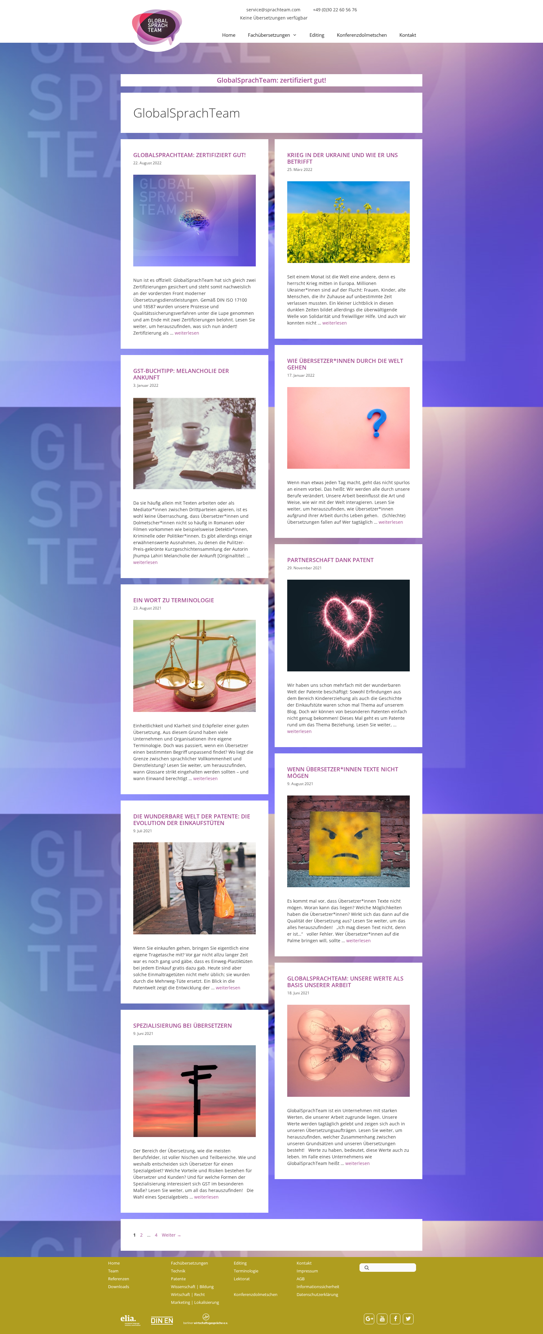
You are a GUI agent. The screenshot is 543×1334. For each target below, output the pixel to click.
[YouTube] (382, 1319)
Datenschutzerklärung (317, 1294)
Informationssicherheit (318, 1286)
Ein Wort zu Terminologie (173, 600)
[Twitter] (408, 1319)
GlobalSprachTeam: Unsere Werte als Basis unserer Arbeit (345, 982)
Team (113, 1271)
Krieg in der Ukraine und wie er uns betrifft (342, 158)
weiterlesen (187, 333)
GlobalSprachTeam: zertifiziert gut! (189, 155)
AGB (300, 1279)
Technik (178, 1271)
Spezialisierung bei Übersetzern (182, 1025)
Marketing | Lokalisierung (195, 1302)
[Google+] (369, 1319)
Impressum (307, 1271)
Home (228, 35)
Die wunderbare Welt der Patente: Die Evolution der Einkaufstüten (191, 819)
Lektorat (242, 1279)
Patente (178, 1279)
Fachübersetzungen (269, 35)
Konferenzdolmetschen (362, 35)
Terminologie (246, 1271)
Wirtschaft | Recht (188, 1294)
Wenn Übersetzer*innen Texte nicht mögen (342, 772)
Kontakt (407, 35)
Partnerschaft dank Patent (330, 560)
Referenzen (118, 1279)
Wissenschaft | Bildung (192, 1286)
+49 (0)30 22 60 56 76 (335, 10)
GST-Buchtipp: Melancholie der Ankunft (181, 374)
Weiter (171, 1235)
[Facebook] (395, 1319)
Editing (317, 35)
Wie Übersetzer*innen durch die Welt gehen (345, 364)
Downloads (118, 1286)
